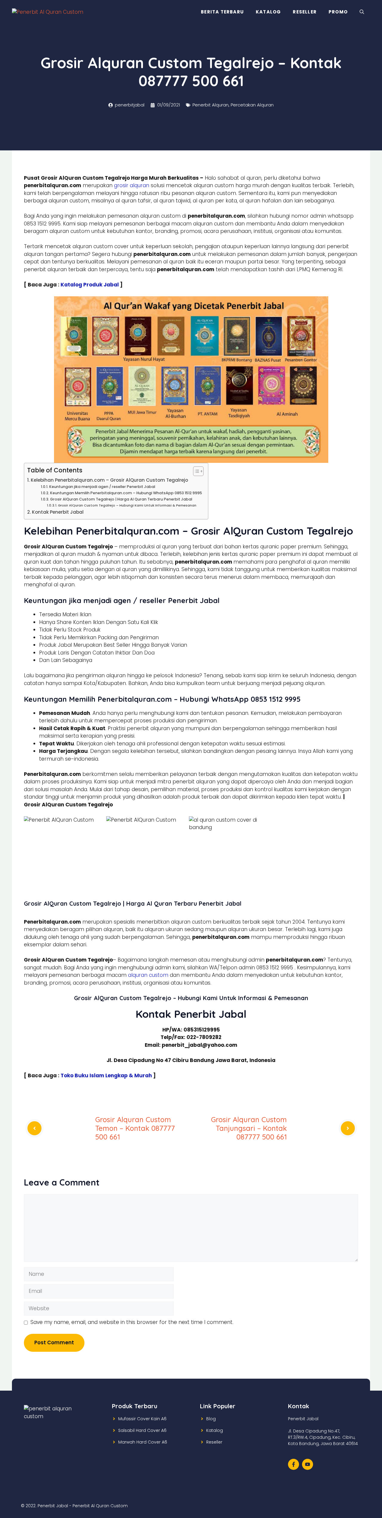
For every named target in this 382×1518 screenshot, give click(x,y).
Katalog (268, 12)
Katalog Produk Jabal (90, 284)
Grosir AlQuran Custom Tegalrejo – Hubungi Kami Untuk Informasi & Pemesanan (127, 505)
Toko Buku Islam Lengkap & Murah (106, 1075)
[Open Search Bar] (362, 11)
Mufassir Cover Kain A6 (142, 1419)
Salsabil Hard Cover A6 (142, 1430)
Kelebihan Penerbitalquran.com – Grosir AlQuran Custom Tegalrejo (109, 480)
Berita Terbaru (222, 12)
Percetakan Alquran (252, 105)
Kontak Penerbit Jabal (58, 512)
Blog (211, 1419)
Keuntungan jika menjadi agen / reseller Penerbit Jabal (102, 486)
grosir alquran (131, 185)
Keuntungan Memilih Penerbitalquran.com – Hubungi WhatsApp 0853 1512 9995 (126, 492)
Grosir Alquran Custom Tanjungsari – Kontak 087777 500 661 (249, 1128)
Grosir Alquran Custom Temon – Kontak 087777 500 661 (135, 1128)
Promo (338, 12)
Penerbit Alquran (210, 105)
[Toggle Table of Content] (195, 471)
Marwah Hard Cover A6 (142, 1442)
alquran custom (148, 975)
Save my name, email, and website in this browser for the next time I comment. (131, 1322)
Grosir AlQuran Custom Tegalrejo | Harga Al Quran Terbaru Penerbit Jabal (121, 499)
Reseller (305, 12)
